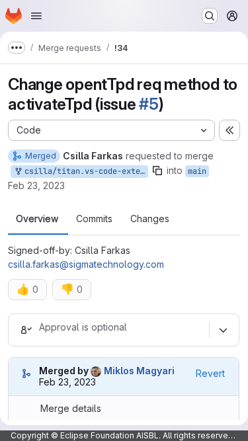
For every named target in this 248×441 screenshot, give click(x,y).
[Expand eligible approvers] (223, 330)
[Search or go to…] (210, 16)
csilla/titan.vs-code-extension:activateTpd (84, 171)
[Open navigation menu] (36, 15)
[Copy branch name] (157, 171)
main (197, 171)
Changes (149, 219)
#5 (149, 104)
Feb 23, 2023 (36, 185)
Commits (94, 219)
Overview (37, 219)
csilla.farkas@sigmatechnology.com (86, 264)
